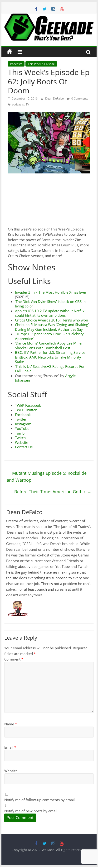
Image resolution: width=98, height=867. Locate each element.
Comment (13, 659)
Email (10, 747)
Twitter (20, 419)
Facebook (23, 414)
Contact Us (24, 447)
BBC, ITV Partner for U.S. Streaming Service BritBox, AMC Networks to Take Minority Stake (50, 357)
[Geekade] (9, 52)
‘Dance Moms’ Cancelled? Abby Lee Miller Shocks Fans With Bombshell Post (49, 345)
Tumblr (21, 433)
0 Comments (79, 98)
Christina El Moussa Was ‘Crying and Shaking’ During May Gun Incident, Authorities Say (52, 327)
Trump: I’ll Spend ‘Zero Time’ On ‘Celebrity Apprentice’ (49, 336)
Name (10, 724)
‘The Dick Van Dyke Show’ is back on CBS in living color (50, 304)
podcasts (18, 104)
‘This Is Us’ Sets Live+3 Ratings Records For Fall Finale (50, 369)
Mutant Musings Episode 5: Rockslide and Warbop (47, 476)
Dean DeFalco (54, 98)
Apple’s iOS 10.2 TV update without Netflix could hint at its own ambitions (49, 313)
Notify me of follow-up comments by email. (40, 799)
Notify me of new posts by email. (31, 811)
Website (21, 442)
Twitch (20, 437)
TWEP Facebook (28, 405)
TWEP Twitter (26, 409)
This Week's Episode (41, 64)
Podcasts (16, 64)
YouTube (22, 428)
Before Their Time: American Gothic (52, 491)
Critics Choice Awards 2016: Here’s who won (51, 320)
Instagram (23, 424)
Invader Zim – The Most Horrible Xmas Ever (50, 292)
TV (27, 104)
